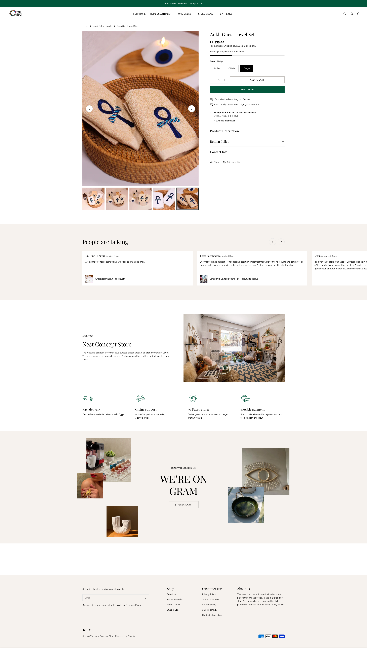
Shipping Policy (209, 610)
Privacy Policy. (134, 605)
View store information (224, 121)
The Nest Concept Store (102, 636)
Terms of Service (210, 599)
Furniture (171, 594)
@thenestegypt (183, 504)
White (217, 68)
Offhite (232, 68)
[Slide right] (191, 108)
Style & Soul (173, 610)
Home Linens (173, 604)
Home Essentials (175, 599)
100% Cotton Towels (102, 26)
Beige (247, 68)
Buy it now (247, 89)
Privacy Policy (209, 594)
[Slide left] (89, 108)
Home (85, 26)
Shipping (227, 46)
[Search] (345, 14)
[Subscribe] (146, 598)
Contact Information (212, 615)
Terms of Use (119, 605)
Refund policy (209, 604)
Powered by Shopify (125, 636)
